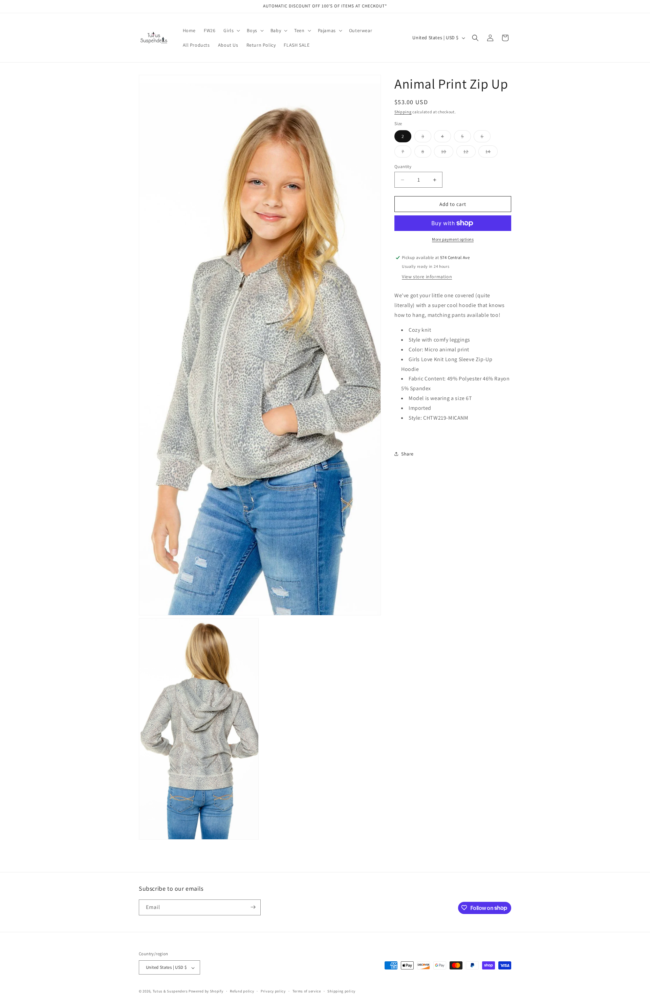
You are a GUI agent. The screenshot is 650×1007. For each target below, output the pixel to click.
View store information (427, 277)
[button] (231, 30)
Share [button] (407, 454)
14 (491, 153)
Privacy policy (273, 991)
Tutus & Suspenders (171, 991)
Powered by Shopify (206, 991)
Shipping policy (341, 991)
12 (469, 153)
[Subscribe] (252, 907)
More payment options (453, 239)
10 (447, 153)
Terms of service (306, 991)
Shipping (403, 111)
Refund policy (242, 991)
